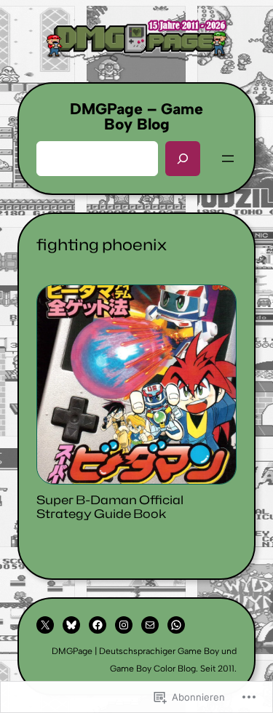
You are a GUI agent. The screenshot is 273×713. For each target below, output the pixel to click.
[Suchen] (182, 158)
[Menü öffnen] (228, 158)
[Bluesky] (71, 625)
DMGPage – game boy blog (136, 116)
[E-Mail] (150, 625)
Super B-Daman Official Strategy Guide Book (109, 506)
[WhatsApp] (176, 625)
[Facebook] (97, 625)
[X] (45, 625)
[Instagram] (123, 625)
